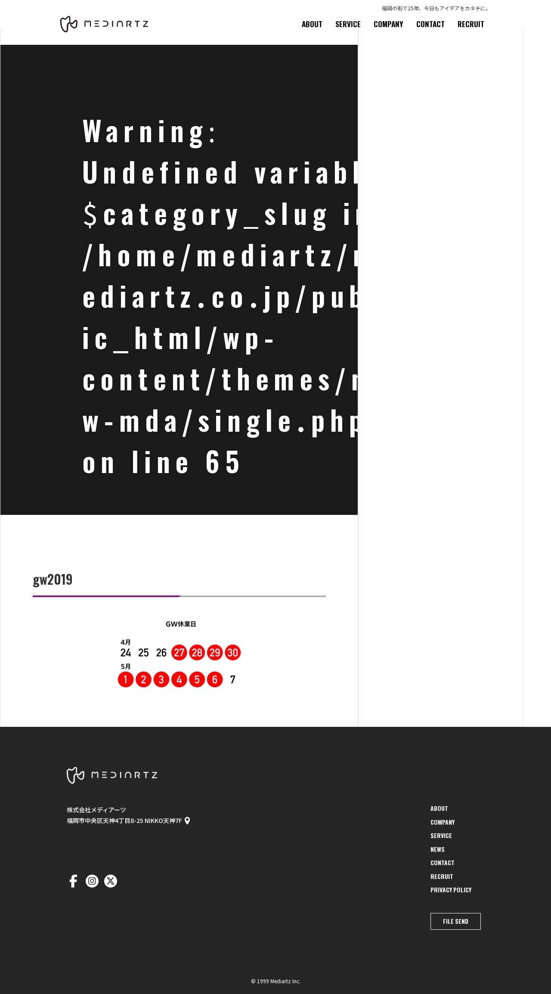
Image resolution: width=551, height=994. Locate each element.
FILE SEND (455, 921)
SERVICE (348, 24)
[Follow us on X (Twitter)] (110, 881)
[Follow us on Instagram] (92, 881)
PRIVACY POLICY (450, 889)
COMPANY (388, 24)
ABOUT (312, 24)
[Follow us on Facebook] (73, 881)
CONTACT (430, 24)
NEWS (437, 849)
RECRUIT (471, 24)
